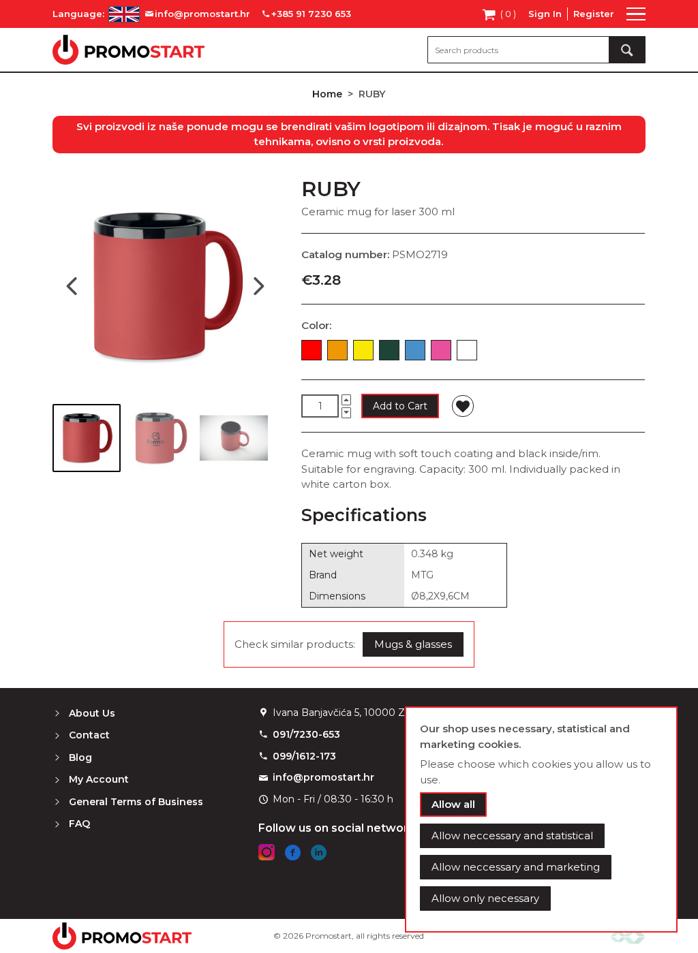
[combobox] (536, 49)
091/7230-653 (306, 734)
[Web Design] (628, 936)
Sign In (545, 13)
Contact (89, 735)
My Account (99, 779)
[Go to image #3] (234, 438)
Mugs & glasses (413, 644)
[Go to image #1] (86, 438)
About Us (92, 713)
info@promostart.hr (323, 777)
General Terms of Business (136, 802)
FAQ (79, 823)
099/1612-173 (304, 756)
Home (327, 94)
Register (593, 13)
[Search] (627, 49)
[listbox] (473, 353)
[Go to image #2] (160, 438)
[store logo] (128, 50)
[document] (541, 819)
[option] (311, 350)
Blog (80, 757)
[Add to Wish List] (463, 406)
